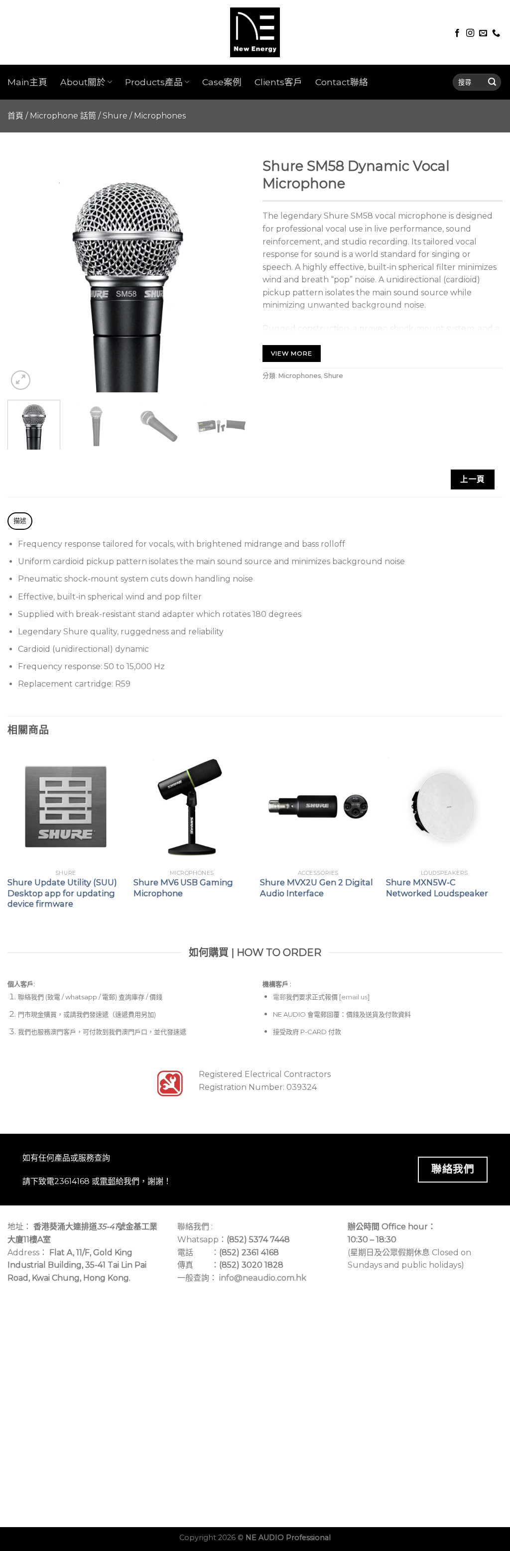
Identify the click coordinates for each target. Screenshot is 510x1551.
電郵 (279, 997)
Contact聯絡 (341, 82)
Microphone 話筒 (63, 115)
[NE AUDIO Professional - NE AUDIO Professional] (255, 32)
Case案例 (222, 82)
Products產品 (154, 82)
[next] (230, 272)
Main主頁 (27, 82)
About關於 (83, 82)
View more (291, 353)
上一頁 (472, 479)
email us (354, 997)
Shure (115, 115)
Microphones (160, 115)
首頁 (15, 115)
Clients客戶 (278, 82)
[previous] (25, 272)
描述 (20, 520)
